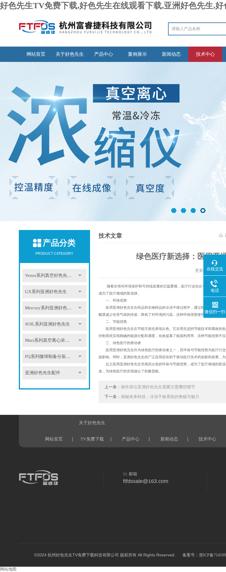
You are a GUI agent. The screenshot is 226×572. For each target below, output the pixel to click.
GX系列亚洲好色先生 (46, 291)
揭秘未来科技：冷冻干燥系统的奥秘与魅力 (160, 397)
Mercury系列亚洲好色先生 (50, 307)
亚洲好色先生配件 (42, 372)
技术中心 (205, 54)
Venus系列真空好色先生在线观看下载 (56, 275)
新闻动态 (171, 54)
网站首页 (35, 54)
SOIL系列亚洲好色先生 (47, 324)
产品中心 (103, 54)
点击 (80, 275)
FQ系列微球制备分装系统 (50, 356)
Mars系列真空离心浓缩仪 (49, 340)
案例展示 (137, 54)
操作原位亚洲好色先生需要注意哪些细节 (158, 387)
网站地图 (8, 569)
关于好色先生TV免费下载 (70, 57)
